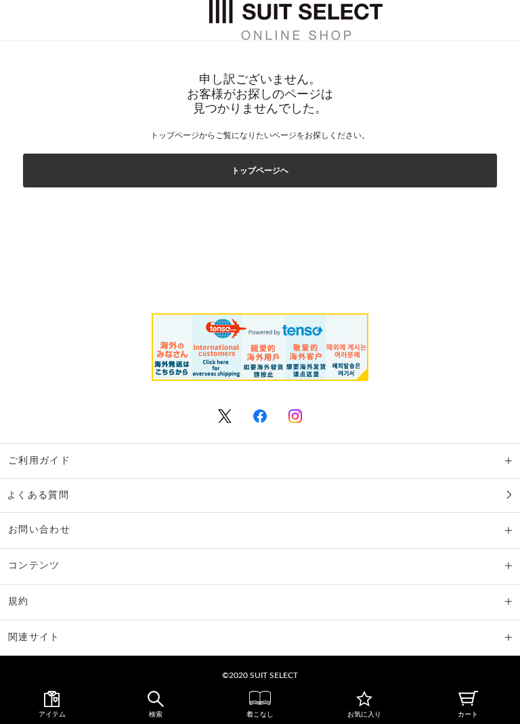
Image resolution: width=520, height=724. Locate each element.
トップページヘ (260, 170)
